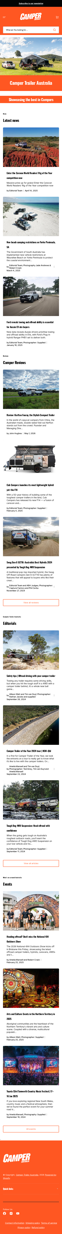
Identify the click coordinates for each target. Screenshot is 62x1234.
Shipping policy (33, 1223)
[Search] (55, 29)
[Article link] (31, 161)
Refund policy (38, 1227)
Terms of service (49, 1223)
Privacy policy (24, 1227)
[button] (4, 17)
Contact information (14, 1223)
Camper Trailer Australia (27, 1175)
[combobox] (31, 29)
